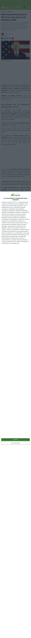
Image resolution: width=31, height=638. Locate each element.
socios (17, 202)
